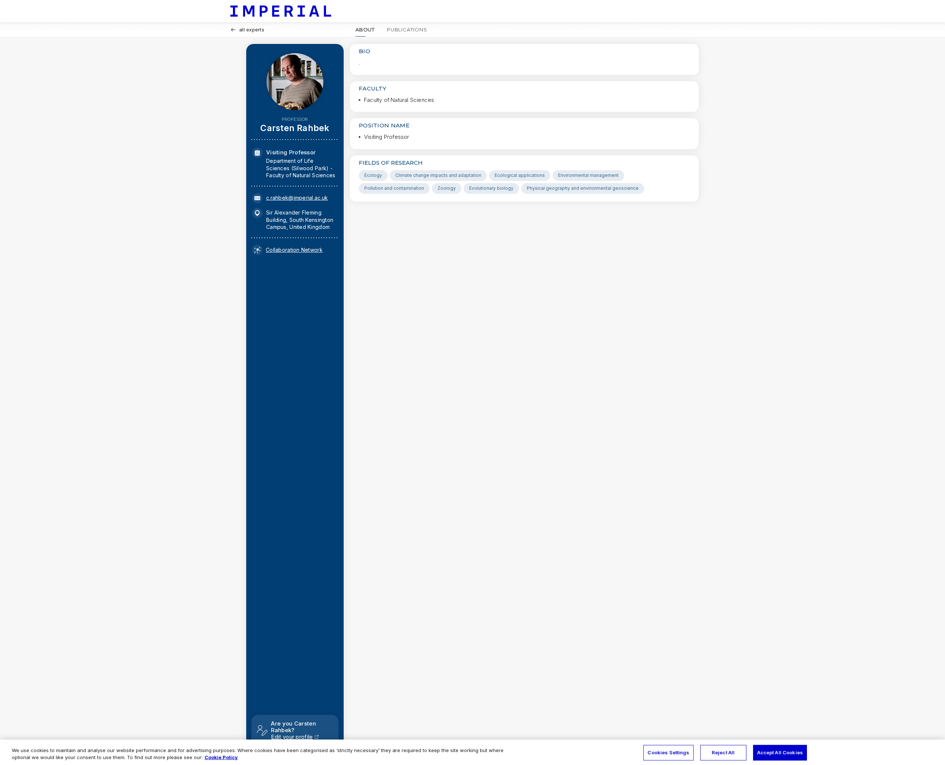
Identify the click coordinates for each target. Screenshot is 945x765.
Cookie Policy (221, 757)
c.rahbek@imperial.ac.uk (297, 198)
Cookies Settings (668, 752)
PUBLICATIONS (407, 29)
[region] (472, 752)
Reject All (723, 752)
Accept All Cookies (780, 752)
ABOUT (365, 29)
